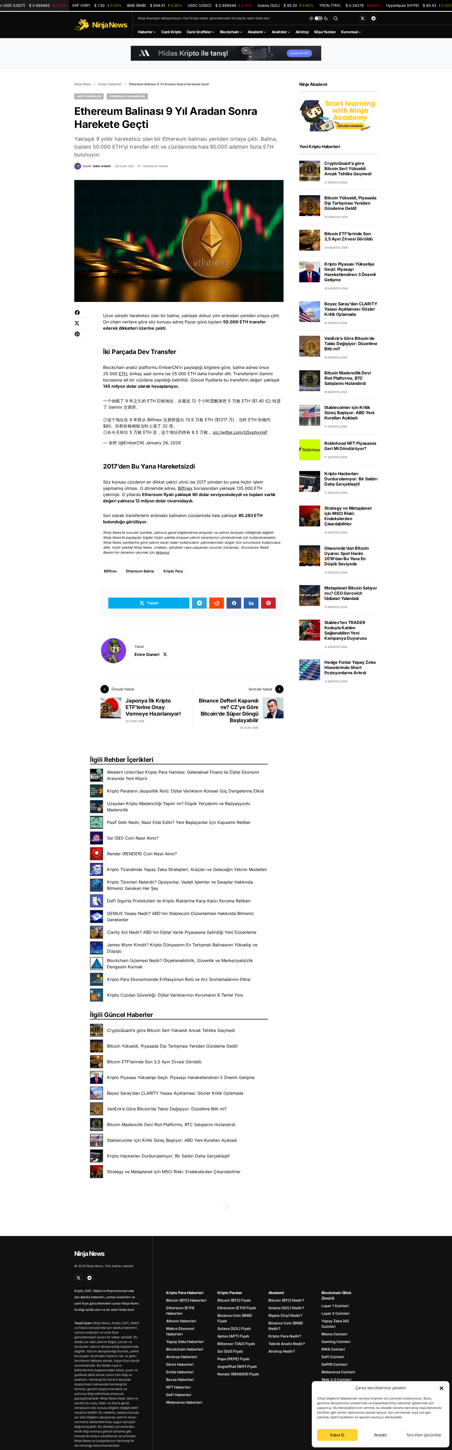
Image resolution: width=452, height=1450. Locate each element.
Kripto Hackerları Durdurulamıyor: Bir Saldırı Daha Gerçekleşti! (168, 1156)
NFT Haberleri (178, 1387)
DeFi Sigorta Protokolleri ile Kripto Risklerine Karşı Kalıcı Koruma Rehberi (179, 900)
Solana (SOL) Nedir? (286, 1308)
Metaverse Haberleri (184, 1402)
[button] (441, 1388)
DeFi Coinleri (332, 1357)
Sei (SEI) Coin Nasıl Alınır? (133, 838)
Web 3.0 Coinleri (336, 1379)
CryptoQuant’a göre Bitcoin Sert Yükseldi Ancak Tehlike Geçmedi (171, 1030)
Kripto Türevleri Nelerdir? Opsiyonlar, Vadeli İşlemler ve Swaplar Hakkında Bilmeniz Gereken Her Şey (180, 885)
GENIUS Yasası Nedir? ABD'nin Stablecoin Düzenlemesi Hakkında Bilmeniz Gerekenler (180, 916)
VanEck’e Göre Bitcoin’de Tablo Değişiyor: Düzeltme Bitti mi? (167, 1108)
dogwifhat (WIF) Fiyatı (237, 1366)
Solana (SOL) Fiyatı (234, 1328)
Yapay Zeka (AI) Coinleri (335, 1324)
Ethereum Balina (140, 571)
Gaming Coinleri (336, 1341)
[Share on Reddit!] (216, 603)
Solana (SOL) (285, 5)
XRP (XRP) (97, 5)
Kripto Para (173, 571)
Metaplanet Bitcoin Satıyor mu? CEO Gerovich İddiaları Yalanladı (350, 593)
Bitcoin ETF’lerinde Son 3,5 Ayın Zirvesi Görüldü (154, 1061)
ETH (123, 373)
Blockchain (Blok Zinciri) (336, 1295)
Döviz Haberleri (180, 1364)
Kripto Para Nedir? (284, 1336)
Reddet (380, 1434)
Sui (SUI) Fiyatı (230, 1351)
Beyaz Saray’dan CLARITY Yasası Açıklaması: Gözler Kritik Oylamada (175, 1093)
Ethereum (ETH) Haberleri (127, 96)
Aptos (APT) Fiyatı (233, 1336)
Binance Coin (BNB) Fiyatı (234, 1318)
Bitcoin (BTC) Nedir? (286, 1300)
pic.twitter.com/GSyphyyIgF (240, 432)
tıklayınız (162, 552)
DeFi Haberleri (178, 1394)
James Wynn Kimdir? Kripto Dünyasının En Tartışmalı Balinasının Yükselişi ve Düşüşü (182, 948)
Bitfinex (185, 488)
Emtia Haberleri (180, 1372)
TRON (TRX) (350, 5)
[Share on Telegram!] (199, 603)
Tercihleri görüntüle (424, 1434)
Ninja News (82, 84)
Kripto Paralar (229, 1292)
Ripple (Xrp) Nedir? (285, 1315)
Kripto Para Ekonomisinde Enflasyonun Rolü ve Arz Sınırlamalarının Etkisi (179, 979)
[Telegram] (373, 18)
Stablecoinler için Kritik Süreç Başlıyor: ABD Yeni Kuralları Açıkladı (172, 1140)
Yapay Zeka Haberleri (185, 1341)
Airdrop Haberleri (181, 1357)
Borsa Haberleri (180, 1379)
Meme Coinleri (334, 1334)
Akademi (276, 1292)
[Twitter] (362, 18)
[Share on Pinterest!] (82, 336)
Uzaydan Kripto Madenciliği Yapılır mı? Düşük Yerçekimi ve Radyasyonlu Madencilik (178, 806)
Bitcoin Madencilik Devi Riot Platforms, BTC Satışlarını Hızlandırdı (171, 1124)
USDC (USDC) (220, 5)
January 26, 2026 (163, 442)
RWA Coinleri (333, 1349)
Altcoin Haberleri (181, 1321)
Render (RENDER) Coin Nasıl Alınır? (142, 853)
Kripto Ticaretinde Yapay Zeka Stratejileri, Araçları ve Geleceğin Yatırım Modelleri (187, 869)
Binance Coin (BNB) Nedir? (285, 1326)
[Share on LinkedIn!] (251, 603)
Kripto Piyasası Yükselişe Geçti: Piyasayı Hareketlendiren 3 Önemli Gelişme (181, 1077)
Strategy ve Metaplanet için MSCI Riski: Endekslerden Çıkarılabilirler (174, 1171)
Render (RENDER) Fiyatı (238, 1374)
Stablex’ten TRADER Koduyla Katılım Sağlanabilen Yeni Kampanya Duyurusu (345, 630)
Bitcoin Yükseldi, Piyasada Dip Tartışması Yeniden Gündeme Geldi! (172, 1046)
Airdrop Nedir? (281, 1351)
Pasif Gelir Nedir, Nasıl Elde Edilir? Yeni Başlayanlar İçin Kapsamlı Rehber (179, 822)
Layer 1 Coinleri (335, 1305)
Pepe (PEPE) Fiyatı (233, 1359)
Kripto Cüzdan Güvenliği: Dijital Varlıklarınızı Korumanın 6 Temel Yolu (175, 995)
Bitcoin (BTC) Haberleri (186, 1300)
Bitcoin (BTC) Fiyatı (234, 1300)
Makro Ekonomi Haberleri (180, 1331)
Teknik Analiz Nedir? (286, 1343)
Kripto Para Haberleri (185, 1292)
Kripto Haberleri (110, 84)
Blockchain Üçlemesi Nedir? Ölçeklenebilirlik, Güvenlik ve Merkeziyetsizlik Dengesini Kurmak (180, 963)
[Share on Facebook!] (82, 315)
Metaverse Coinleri (338, 1372)
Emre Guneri (146, 654)
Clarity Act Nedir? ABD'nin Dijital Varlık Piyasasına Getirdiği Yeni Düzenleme (181, 932)
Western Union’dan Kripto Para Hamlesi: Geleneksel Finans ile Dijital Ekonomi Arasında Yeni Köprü (183, 775)
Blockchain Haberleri (184, 1349)
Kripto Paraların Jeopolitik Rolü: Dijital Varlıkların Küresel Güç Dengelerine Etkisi (185, 791)
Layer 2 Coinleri (335, 1313)
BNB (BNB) (154, 5)
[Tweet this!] (82, 326)
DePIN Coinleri (334, 1364)
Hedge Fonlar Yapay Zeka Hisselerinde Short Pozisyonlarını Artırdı (349, 667)
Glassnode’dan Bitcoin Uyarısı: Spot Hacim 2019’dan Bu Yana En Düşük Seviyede (346, 555)
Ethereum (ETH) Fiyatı (236, 1308)
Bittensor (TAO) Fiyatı (236, 1343)
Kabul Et (337, 1434)
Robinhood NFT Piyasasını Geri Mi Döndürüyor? (350, 446)
